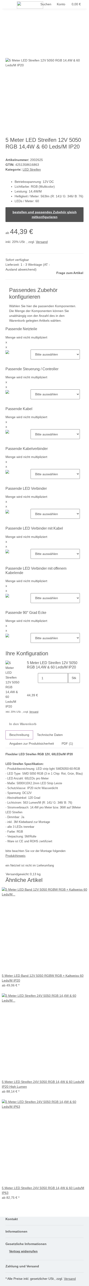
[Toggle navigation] (11, 5)
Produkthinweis (15, 855)
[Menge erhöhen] (71, 688)
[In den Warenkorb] (9, 35)
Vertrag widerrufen (23, 1251)
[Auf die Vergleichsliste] (9, 53)
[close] (9, 43)
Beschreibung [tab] (19, 735)
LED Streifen (32, 169)
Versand (42, 242)
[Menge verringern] (34, 678)
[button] (61, 4)
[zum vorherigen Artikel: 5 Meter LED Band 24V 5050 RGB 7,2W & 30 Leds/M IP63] (17, 21)
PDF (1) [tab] (67, 743)
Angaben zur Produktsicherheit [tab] (31, 743)
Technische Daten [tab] (50, 735)
